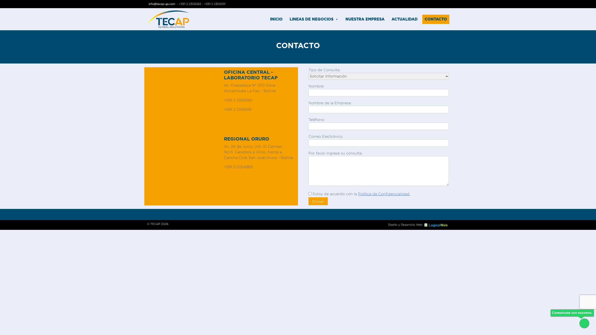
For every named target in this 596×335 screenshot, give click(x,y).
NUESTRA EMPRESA (365, 19)
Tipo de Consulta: (324, 70)
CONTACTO (436, 19)
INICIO (276, 19)
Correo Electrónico (325, 136)
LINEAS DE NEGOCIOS (311, 19)
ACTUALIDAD (405, 19)
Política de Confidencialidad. (384, 194)
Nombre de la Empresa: (330, 103)
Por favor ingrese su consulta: (335, 153)
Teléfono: (316, 120)
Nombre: (316, 86)
